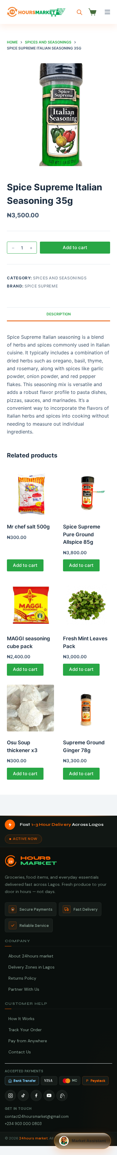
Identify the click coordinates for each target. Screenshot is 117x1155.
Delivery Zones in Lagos (31, 967)
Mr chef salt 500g (28, 527)
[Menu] (107, 12)
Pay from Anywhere (27, 1040)
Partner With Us (23, 989)
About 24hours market (30, 956)
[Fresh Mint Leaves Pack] (86, 603)
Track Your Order (25, 1029)
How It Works (21, 1018)
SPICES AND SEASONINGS (60, 277)
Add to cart (75, 247)
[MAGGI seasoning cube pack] (30, 603)
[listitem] (10, 1095)
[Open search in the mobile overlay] (79, 12)
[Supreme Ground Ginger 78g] (86, 708)
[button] (82, 1141)
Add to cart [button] (25, 565)
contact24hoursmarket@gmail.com (37, 1116)
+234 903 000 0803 (23, 1123)
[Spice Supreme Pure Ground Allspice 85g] (86, 492)
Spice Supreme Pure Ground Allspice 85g (81, 534)
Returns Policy (22, 978)
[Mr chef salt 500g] (30, 492)
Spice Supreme (41, 286)
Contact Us (19, 1052)
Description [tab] (58, 314)
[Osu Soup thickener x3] (30, 708)
